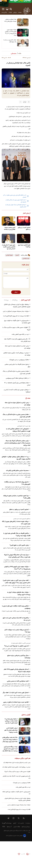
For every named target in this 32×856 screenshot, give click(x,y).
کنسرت (17, 255)
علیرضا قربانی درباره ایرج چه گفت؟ (24, 246)
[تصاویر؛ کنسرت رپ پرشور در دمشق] (23, 221)
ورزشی (15, 12)
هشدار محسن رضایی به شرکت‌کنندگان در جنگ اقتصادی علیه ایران (16, 415)
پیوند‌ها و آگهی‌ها (6, 823)
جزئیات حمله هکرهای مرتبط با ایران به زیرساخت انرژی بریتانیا (18, 593)
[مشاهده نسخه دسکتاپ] (7, 9)
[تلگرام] (8, 818)
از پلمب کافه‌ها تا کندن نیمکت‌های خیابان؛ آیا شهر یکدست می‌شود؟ (10, 730)
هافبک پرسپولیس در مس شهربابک (19, 360)
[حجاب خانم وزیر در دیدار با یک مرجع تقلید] (23, 43)
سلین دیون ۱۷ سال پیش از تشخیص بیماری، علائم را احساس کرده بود (8, 247)
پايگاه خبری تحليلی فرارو (12, 831)
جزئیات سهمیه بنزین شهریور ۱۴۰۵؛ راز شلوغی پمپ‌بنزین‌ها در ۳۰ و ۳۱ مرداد (10, 32)
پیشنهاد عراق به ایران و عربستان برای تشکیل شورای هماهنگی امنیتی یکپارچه (17, 305)
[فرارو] (26, 10)
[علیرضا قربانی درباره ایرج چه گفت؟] (23, 238)
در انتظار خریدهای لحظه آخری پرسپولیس (17, 378)
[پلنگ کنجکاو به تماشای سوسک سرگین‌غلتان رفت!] (23, 22)
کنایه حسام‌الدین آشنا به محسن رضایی (18, 681)
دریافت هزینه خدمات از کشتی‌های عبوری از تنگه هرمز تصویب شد (16, 522)
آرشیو (14, 823)
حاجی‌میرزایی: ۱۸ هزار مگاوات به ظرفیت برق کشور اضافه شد (16, 793)
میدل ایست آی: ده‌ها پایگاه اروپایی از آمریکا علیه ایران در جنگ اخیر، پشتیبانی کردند (17, 556)
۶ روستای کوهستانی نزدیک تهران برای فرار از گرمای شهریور (15, 206)
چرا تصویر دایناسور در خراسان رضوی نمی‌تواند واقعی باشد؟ (16, 497)
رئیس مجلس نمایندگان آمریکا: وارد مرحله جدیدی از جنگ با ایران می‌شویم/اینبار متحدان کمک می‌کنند (17, 443)
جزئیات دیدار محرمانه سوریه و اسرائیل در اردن (16, 311)
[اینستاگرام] (13, 818)
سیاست (20, 12)
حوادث (10, 12)
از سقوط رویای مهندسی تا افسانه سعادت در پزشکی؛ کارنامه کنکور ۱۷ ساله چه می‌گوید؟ (11, 721)
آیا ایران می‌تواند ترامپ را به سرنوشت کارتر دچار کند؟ (17, 631)
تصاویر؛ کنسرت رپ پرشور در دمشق (24, 228)
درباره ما (28, 823)
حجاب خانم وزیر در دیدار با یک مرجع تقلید (10, 41)
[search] (11, 9)
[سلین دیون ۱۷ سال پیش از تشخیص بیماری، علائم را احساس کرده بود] (8, 238)
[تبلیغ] (16, 3)
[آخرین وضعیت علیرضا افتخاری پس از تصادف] (8, 221)
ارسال (16, 292)
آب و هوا (9, 827)
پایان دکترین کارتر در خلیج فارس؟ (19, 545)
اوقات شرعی (16, 827)
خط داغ (28, 398)
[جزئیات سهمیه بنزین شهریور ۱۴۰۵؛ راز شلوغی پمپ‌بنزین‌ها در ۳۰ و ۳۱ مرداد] (23, 32)
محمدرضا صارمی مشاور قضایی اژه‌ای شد (17, 470)
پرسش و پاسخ (26, 827)
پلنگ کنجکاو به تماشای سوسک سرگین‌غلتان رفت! (10, 20)
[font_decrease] (20, 101)
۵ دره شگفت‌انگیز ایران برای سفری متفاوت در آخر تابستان (14, 196)
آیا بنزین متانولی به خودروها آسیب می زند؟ (16, 646)
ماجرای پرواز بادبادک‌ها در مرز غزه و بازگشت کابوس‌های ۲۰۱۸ (17, 483)
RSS (3, 827)
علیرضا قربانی (9, 255)
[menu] (3, 9)
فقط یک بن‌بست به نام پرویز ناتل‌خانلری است (16, 316)
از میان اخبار (26, 213)
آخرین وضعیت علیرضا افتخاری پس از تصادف (9, 228)
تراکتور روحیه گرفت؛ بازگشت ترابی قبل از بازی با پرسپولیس (16, 607)
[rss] (24, 818)
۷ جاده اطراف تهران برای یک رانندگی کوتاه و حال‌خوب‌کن (16, 201)
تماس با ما (21, 823)
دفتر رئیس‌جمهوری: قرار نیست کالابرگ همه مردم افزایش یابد (16, 777)
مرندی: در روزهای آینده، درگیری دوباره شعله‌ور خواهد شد (16, 767)
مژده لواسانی (26, 258)
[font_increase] (28, 101)
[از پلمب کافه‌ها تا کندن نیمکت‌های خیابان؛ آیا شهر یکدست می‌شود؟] (24, 731)
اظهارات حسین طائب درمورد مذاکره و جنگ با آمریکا (17, 772)
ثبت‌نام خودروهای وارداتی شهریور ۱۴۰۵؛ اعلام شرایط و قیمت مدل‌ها (17, 670)
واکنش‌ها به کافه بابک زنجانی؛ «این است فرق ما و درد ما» (16, 619)
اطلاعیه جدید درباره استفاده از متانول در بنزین (16, 702)
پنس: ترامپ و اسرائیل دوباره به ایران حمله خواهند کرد (17, 403)
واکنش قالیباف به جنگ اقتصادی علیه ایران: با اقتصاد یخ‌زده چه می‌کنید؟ (16, 534)
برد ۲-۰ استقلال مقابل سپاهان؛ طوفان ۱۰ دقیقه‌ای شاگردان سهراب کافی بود (16, 458)
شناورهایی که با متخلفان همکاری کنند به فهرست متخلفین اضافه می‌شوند (18, 430)
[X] (19, 818)
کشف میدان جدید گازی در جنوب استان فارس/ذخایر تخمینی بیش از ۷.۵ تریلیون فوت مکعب (16, 581)
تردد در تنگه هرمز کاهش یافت (20, 334)
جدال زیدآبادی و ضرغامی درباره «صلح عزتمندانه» (18, 656)
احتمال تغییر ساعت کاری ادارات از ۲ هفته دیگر (16, 692)
